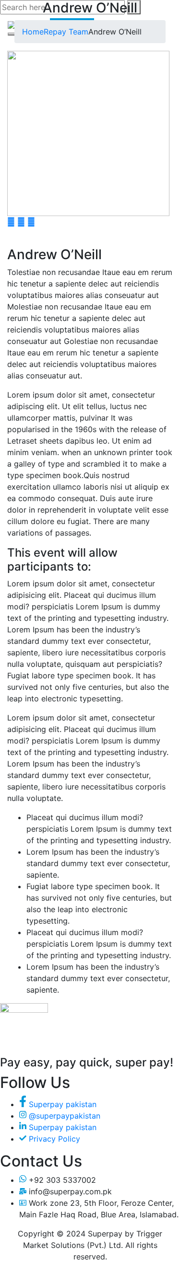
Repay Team (66, 31)
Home (33, 31)
